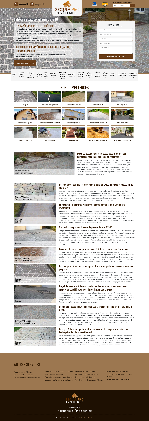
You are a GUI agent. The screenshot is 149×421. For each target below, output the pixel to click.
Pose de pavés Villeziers (23, 372)
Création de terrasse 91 (97, 75)
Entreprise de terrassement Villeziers (59, 380)
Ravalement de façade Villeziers (118, 379)
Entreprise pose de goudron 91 (21, 75)
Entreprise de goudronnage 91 (133, 75)
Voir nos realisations (25, 63)
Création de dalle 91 (105, 75)
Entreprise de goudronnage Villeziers (59, 377)
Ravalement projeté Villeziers (117, 371)
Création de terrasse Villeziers (86, 374)
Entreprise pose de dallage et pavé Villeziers (119, 375)
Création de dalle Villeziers (85, 371)
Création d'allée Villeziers (23, 375)
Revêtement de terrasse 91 (30, 75)
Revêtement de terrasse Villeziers (27, 378)
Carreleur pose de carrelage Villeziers (89, 380)
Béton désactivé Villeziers (85, 377)
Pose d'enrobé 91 (112, 75)
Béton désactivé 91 (89, 75)
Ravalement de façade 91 (53, 75)
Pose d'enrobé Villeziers (54, 374)
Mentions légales (87, 418)
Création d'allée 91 (39, 75)
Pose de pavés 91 (46, 75)
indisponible (24, 4)
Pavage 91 (14, 75)
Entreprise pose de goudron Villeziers (59, 371)
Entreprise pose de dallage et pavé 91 (62, 75)
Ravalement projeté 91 (71, 75)
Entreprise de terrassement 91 (122, 75)
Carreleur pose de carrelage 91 (81, 75)
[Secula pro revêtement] (74, 398)
